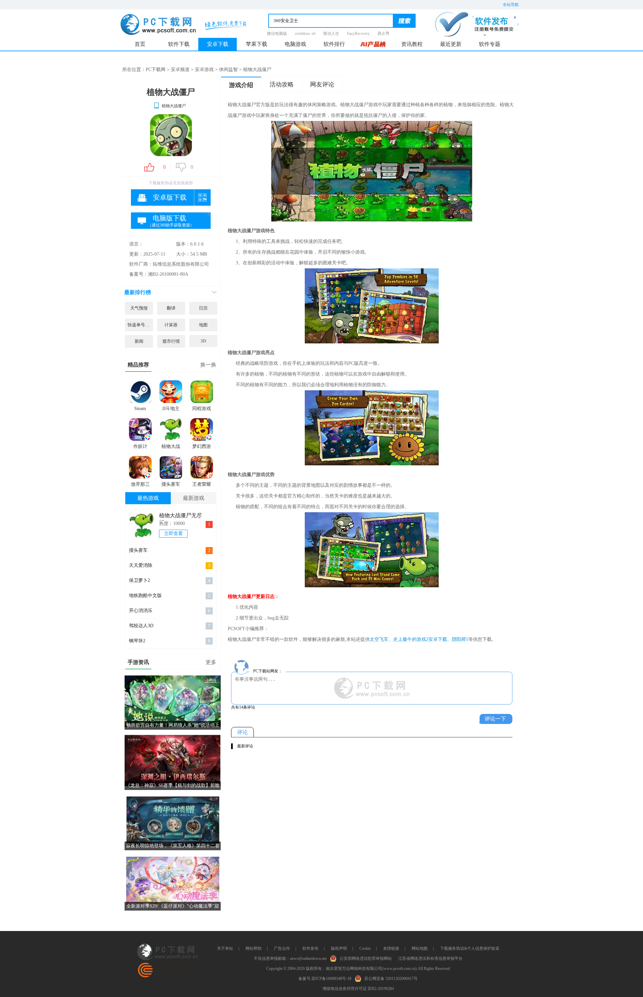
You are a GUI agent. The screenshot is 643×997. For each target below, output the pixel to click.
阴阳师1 (460, 639)
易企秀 (383, 33)
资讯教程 (412, 44)
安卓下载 (217, 44)
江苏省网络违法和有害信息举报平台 (430, 958)
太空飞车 (379, 639)
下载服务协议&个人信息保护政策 (469, 948)
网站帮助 (253, 948)
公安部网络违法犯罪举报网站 (366, 958)
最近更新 (450, 44)
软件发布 (310, 948)
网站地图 (420, 948)
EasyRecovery (358, 33)
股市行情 (171, 341)
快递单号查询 (140, 324)
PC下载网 (155, 69)
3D (203, 340)
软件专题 (489, 44)
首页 (140, 44)
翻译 (171, 308)
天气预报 (139, 308)
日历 (203, 308)
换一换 (208, 365)
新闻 (139, 341)
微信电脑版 (277, 33)
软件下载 (179, 44)
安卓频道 (180, 69)
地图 (203, 324)
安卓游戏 (204, 69)
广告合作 (282, 948)
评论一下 (495, 719)
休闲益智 (228, 69)
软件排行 (334, 44)
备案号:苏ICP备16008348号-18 (324, 978)
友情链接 (391, 948)
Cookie (365, 948)
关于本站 (225, 948)
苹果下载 (256, 44)
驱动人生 (331, 33)
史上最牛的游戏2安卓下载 (420, 639)
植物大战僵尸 (174, 106)
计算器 (170, 324)
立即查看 (173, 533)
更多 (211, 662)
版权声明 (339, 948)
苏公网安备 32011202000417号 (391, 978)
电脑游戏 (295, 44)
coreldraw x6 (305, 33)
